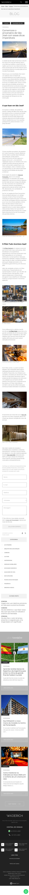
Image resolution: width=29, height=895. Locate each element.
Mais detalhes (8, 688)
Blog (6, 6)
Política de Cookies (14, 863)
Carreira (6, 552)
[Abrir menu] (26, 2)
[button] (22, 533)
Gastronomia (8, 560)
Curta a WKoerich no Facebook (9, 844)
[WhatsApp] (26, 891)
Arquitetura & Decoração (11, 548)
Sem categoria (8, 575)
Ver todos (12, 804)
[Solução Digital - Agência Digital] (14, 883)
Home (2, 6)
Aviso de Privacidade (12, 520)
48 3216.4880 (15, 835)
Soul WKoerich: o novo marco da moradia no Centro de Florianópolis (14, 723)
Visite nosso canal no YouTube (22, 844)
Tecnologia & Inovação (11, 579)
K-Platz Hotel (13, 331)
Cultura (11, 6)
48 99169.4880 (16, 831)
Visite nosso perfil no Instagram (9, 849)
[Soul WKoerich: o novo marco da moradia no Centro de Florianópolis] (14, 704)
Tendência (7, 583)
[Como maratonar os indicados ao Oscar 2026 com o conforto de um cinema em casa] (14, 756)
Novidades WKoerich (10, 568)
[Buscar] (21, 2)
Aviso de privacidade (14, 858)
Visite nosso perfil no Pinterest (22, 849)
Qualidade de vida (18, 23)
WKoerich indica (9, 587)
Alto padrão (8, 544)
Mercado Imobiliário (10, 564)
